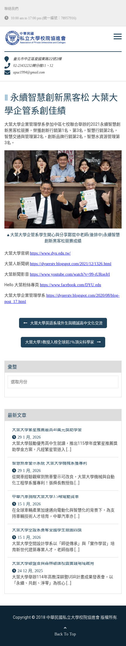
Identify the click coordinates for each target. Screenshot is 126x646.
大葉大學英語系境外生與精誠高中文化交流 (66, 323)
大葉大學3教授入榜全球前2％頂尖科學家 (59, 342)
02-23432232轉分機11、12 (33, 66)
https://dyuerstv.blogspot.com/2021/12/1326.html (70, 264)
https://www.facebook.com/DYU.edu (70, 285)
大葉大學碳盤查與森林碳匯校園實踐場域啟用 (53, 563)
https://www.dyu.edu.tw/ (50, 253)
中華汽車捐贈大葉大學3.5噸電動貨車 (45, 496)
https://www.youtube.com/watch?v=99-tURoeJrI (70, 274)
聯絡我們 (11, 9)
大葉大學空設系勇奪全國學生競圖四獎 (47, 530)
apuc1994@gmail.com (29, 72)
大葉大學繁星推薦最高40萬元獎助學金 (47, 429)
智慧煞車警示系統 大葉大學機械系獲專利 (49, 463)
